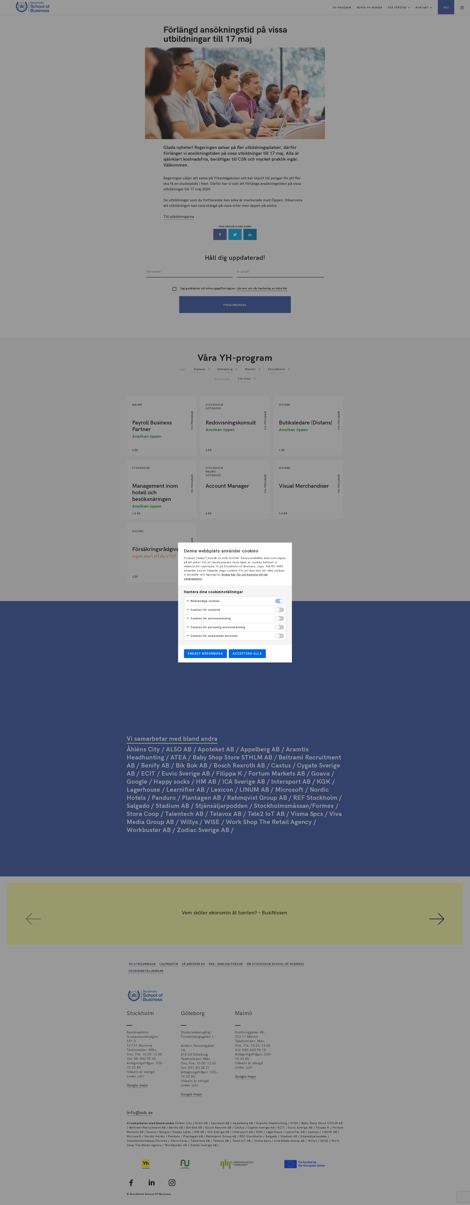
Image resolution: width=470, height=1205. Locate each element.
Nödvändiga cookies (204, 601)
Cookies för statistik (205, 609)
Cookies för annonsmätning (210, 618)
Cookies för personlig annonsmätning (217, 627)
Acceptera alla (247, 653)
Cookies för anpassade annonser (214, 636)
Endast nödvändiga (205, 653)
